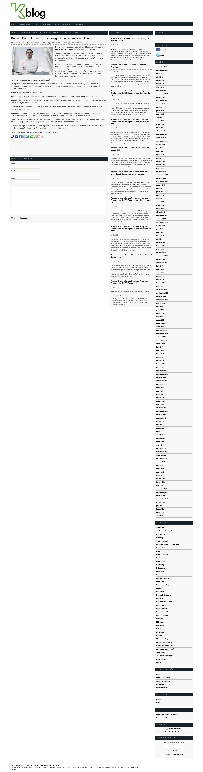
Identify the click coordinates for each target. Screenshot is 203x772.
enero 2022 (160, 87)
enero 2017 (160, 286)
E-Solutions (160, 568)
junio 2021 (160, 111)
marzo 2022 (160, 80)
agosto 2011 (160, 502)
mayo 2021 (160, 114)
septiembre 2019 (162, 181)
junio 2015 (160, 350)
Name (13, 164)
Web (36, 24)
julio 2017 (159, 266)
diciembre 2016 (161, 290)
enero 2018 (160, 249)
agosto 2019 (160, 185)
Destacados (22, 33)
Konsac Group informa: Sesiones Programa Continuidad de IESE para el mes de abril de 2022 (130, 121)
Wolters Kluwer (161, 688)
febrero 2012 (160, 482)
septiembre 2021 (162, 100)
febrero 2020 (160, 165)
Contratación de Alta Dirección (167, 544)
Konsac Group (35, 33)
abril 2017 (159, 276)
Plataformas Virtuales (164, 642)
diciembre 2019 (161, 171)
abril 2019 (159, 198)
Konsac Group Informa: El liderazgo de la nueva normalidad (50, 38)
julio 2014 (159, 384)
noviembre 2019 (162, 175)
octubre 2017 (161, 259)
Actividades (160, 527)
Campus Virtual (162, 541)
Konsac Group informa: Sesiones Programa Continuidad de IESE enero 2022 (129, 282)
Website (13, 178)
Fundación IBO (161, 718)
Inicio (13, 24)
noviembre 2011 (162, 492)
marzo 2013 (160, 438)
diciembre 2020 (161, 131)
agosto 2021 (160, 104)
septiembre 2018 (162, 222)
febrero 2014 (160, 401)
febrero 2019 (160, 205)
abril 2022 (159, 77)
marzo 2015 (160, 360)
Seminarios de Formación (165, 649)
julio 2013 (159, 424)
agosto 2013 (160, 421)
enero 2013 (160, 445)
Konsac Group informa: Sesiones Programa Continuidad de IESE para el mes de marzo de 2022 (130, 200)
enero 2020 (160, 168)
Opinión (159, 635)
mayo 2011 (160, 512)
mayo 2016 (160, 313)
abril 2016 (159, 316)
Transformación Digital (164, 656)
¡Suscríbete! (78, 24)
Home (13, 33)
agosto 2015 (160, 343)
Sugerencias (160, 652)
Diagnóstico (160, 561)
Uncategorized (161, 659)
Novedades (55, 33)
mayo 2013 (160, 431)
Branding (159, 538)
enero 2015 (160, 367)
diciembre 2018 (161, 212)
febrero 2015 (160, 364)
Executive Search (162, 578)
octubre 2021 (161, 97)
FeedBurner (178, 754)
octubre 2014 (161, 377)
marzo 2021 (160, 121)
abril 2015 (159, 357)
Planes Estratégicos (163, 639)
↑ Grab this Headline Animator (174, 732)
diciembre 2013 (161, 408)
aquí (56, 132)
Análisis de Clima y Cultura (166, 531)
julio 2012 (159, 465)
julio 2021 (159, 107)
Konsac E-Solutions (163, 595)
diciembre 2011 (161, 489)
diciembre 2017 (161, 252)
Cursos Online (161, 548)
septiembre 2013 (162, 418)
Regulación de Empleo (164, 645)
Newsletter (160, 625)
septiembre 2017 (162, 263)
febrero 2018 (160, 246)
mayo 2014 (160, 391)
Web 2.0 (159, 662)
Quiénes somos (25, 24)
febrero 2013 (160, 441)
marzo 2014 (160, 397)
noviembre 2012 (162, 452)
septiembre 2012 (162, 458)
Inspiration (160, 591)
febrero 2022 (160, 84)
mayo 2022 (160, 73)
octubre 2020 (161, 138)
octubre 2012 (161, 455)
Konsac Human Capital (164, 602)
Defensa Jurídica (162, 554)
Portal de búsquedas (49, 24)
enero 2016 (160, 327)
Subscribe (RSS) (16, 769)
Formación (160, 581)
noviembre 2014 (162, 374)
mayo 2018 (160, 236)
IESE (158, 703)
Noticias (46, 33)
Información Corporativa (165, 585)
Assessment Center (163, 534)
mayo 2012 (160, 472)
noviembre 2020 (162, 134)
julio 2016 (159, 306)
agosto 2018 (160, 225)
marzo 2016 (160, 320)
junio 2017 (160, 269)
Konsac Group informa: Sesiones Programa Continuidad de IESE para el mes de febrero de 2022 (131, 228)
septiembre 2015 (162, 340)
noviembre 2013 (162, 411)
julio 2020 (159, 148)
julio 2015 (159, 347)
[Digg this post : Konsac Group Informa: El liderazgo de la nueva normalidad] (16, 138)
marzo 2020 (160, 161)
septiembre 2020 (162, 141)
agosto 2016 (160, 303)
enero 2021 (160, 127)
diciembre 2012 (161, 448)
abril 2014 (159, 394)
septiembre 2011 (162, 499)
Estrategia (160, 571)
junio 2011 (160, 509)
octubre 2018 (161, 219)
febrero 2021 (160, 124)
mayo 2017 (160, 273)
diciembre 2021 (161, 90)
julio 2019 (159, 188)
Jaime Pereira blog (163, 681)
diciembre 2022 (161, 67)
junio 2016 (160, 310)
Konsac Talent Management (166, 612)
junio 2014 (160, 387)
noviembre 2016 (162, 293)
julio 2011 (159, 506)
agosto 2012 (160, 462)
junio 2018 (160, 232)
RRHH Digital (161, 684)
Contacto (66, 24)
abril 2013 (159, 435)
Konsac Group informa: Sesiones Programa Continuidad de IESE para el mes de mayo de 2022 (130, 93)
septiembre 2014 (162, 381)
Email (13, 171)
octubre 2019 (161, 178)
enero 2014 (160, 404)
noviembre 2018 (162, 215)
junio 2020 (160, 151)
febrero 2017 (160, 283)
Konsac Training (162, 615)
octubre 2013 (161, 414)
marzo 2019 (160, 202)
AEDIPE (159, 674)
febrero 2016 (160, 323)
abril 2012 (159, 475)
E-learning (160, 565)
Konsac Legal (161, 605)
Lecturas (159, 618)
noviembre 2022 (162, 70)
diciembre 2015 (161, 330)
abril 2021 (159, 117)
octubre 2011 (161, 495)
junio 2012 (160, 468)
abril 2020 (159, 158)
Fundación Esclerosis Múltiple (167, 714)
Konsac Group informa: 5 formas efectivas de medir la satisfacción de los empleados (130, 173)
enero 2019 (160, 208)
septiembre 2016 (162, 300)
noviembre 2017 (162, 256)
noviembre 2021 (162, 94)
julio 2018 (159, 229)
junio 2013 (160, 428)
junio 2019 (160, 192)
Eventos (159, 575)
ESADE (158, 699)
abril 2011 (159, 516)
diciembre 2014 (161, 370)
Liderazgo (160, 622)
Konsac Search (161, 608)
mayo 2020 (160, 154)
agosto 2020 (160, 144)
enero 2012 (160, 485)
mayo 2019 (160, 195)
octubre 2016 (161, 296)
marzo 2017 (160, 279)
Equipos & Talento (163, 677)
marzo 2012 (160, 479)
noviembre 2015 (162, 333)
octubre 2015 (161, 337)
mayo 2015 (160, 354)
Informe (159, 588)
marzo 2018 (160, 242)
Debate (158, 551)
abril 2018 (159, 239)
